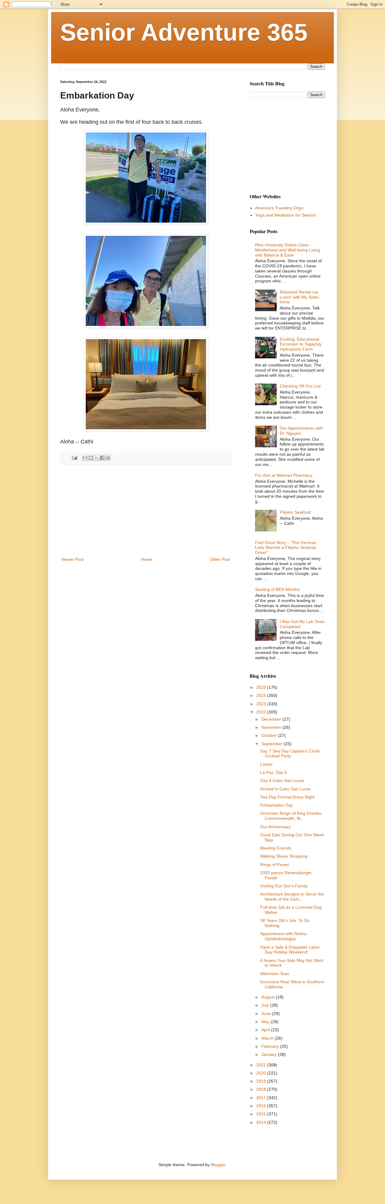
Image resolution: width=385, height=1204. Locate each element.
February (270, 1046)
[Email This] (85, 458)
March (268, 1038)
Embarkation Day (276, 805)
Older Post (220, 559)
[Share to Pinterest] (108, 458)
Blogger (218, 1164)
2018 (261, 1089)
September (272, 743)
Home (146, 559)
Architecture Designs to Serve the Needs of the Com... (292, 896)
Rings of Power (274, 864)
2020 (261, 1073)
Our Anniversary (275, 826)
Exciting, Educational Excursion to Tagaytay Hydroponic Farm (301, 344)
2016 (261, 1105)
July (265, 1005)
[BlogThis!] (91, 458)
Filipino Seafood (295, 512)
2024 (261, 695)
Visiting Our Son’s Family (284, 885)
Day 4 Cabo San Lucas (282, 780)
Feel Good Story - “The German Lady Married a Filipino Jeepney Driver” (285, 547)
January (269, 1054)
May (266, 1021)
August (268, 997)
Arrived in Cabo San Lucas (285, 788)
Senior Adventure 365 (184, 32)
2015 (261, 1113)
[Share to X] (97, 458)
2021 (261, 1065)
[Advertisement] (146, 510)
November (271, 727)
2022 (261, 712)
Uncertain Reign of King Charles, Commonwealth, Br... (291, 816)
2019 (261, 1081)
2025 (261, 687)
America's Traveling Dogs (279, 207)
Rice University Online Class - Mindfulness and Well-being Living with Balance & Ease (287, 249)
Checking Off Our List (300, 386)
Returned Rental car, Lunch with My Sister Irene (299, 297)
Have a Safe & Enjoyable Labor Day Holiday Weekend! (290, 950)
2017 (261, 1097)
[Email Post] (74, 458)
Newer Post (73, 559)
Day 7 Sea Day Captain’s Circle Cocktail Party (290, 754)
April (266, 1029)
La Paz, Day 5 (273, 772)
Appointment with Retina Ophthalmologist (283, 936)
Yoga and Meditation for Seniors (285, 215)
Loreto (266, 764)
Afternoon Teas (274, 973)
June (266, 1013)
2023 (261, 703)
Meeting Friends (275, 848)
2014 (261, 1122)
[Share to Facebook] (102, 458)
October (269, 735)
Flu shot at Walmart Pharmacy (284, 475)
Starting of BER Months (277, 589)
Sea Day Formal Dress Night (287, 797)
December (271, 719)
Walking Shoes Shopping (283, 856)
